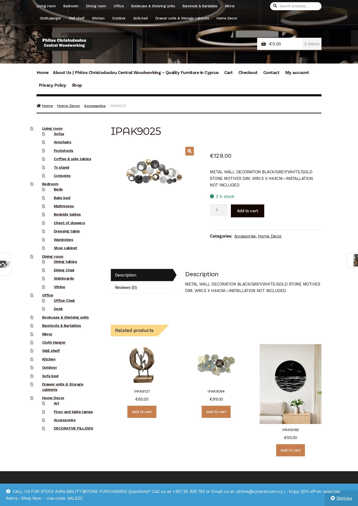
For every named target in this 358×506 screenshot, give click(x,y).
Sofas (59, 134)
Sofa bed (140, 18)
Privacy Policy (52, 85)
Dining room (96, 6)
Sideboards (64, 278)
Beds (58, 189)
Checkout (248, 72)
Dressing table (67, 231)
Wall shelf (77, 18)
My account (297, 72)
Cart (228, 72)
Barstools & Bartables (199, 6)
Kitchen (98, 18)
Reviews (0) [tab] (126, 287)
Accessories (94, 105)
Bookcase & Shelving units (153, 6)
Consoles (62, 176)
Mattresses (64, 206)
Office (118, 6)
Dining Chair (64, 270)
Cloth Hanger (50, 18)
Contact (271, 72)
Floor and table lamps (73, 412)
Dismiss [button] (344, 498)
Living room (46, 6)
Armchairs (62, 142)
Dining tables (65, 261)
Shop (77, 85)
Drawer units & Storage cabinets (182, 18)
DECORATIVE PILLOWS (73, 428)
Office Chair (64, 300)
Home (43, 72)
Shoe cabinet (65, 248)
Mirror (230, 6)
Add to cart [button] (142, 412)
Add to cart (247, 210)
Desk (58, 309)
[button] (189, 151)
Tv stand (61, 167)
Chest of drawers (69, 223)
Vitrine (59, 287)
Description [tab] (125, 275)
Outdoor (119, 18)
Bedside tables (67, 214)
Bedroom (70, 6)
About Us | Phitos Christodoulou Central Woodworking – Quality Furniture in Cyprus (135, 72)
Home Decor (227, 18)
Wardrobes (63, 240)
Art (56, 403)
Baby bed (62, 198)
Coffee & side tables (72, 159)
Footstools (63, 150)
